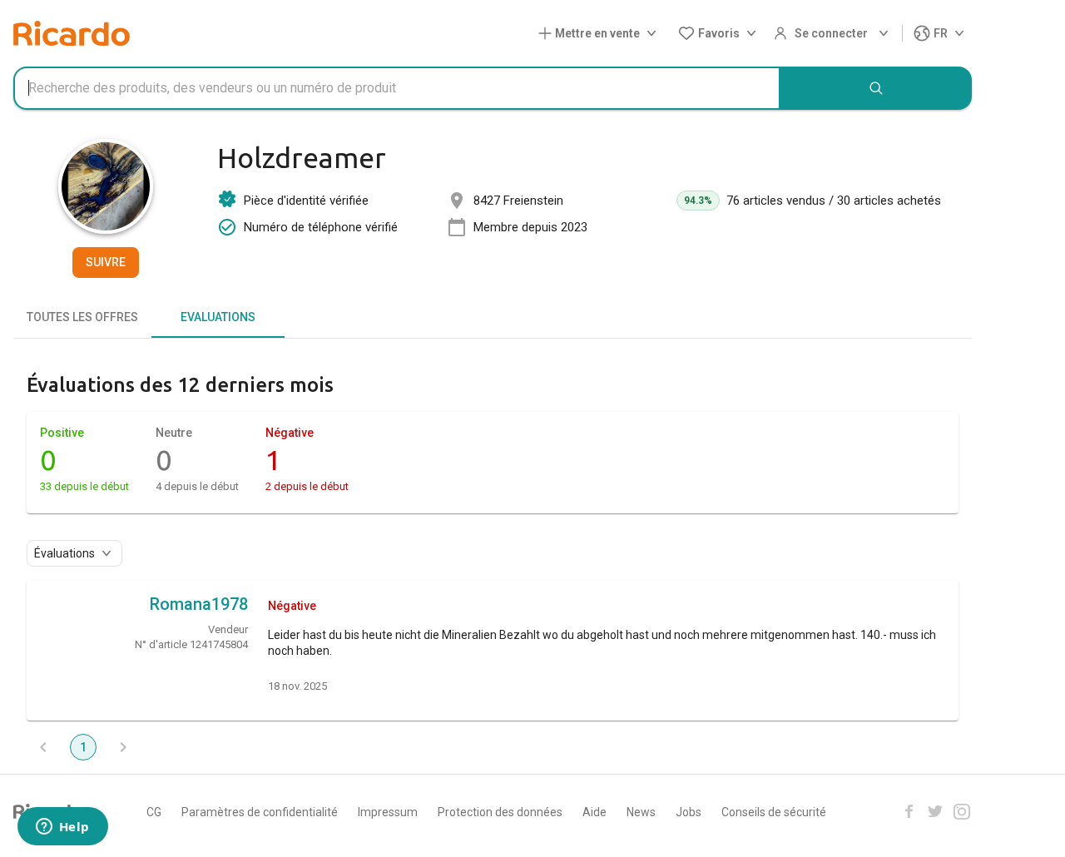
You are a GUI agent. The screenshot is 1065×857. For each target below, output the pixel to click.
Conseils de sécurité (773, 812)
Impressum (388, 812)
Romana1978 (199, 604)
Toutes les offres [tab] (82, 317)
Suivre (106, 262)
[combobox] (396, 88)
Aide (594, 812)
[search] (876, 88)
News (641, 812)
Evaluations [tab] (218, 317)
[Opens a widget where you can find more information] (62, 828)
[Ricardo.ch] (71, 33)
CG (153, 812)
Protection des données (500, 812)
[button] (600, 33)
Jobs (688, 812)
